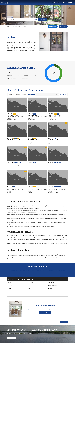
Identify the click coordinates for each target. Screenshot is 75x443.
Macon (9, 288)
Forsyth (29, 285)
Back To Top (63, 321)
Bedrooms (10, 94)
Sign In (63, 2)
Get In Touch (45, 312)
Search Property (52, 26)
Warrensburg (11, 298)
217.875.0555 (70, 2)
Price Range (24, 94)
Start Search (11, 338)
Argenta (10, 282)
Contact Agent (63, 26)
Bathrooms (17, 94)
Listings (54, 2)
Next (65, 196)
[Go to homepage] (26, 2)
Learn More (37, 272)
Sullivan (50, 294)
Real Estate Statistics (17, 26)
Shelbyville (30, 294)
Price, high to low (63, 94)
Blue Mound (30, 282)
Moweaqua (30, 291)
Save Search (31, 94)
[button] (53, 73)
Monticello (50, 288)
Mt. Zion (9, 291)
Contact (58, 2)
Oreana (9, 294)
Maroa (29, 288)
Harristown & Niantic (52, 285)
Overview (9, 26)
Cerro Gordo (51, 282)
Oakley (49, 291)
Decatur (8, 45)
